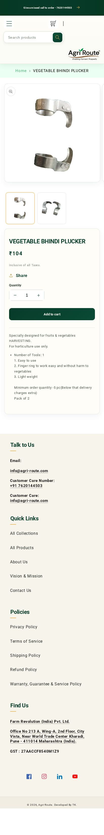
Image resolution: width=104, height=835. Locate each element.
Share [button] (22, 275)
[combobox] (33, 37)
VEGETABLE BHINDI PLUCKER (61, 70)
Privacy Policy (24, 626)
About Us (19, 562)
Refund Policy (23, 669)
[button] (9, 23)
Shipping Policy (25, 655)
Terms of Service (26, 641)
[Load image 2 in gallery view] (51, 208)
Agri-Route (45, 804)
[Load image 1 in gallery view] (20, 208)
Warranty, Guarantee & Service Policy (46, 684)
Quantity (15, 285)
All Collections (24, 533)
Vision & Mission (26, 576)
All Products (22, 547)
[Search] (57, 37)
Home (21, 70)
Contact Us (20, 590)
